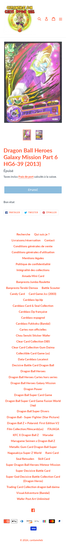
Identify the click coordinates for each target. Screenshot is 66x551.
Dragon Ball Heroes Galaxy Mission (33, 383)
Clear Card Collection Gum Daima (33, 347)
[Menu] (60, 19)
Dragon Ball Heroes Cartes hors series (33, 377)
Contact (49, 240)
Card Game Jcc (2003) (42, 294)
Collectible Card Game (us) (33, 353)
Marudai (48, 435)
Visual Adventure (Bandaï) (33, 493)
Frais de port (25, 176)
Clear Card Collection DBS (33, 341)
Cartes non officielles (33, 329)
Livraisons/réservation (26, 240)
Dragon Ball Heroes (33, 371)
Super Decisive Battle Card (33, 470)
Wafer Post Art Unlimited (33, 499)
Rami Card (52, 453)
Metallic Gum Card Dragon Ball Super (33, 447)
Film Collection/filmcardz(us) (25, 429)
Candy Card (17, 294)
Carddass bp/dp (33, 299)
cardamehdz (36, 540)
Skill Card (44, 458)
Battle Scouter (51, 288)
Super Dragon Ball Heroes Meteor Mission (33, 464)
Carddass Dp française (33, 311)
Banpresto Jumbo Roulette (33, 282)
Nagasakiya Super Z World (24, 453)
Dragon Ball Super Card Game (33, 395)
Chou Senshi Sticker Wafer (33, 335)
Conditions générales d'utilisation (33, 252)
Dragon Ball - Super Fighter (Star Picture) (33, 417)
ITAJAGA (53, 429)
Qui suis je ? (42, 234)
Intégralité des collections (33, 270)
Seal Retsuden (25, 458)
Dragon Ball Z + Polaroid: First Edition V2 (33, 423)
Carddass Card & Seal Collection (33, 305)
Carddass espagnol (33, 317)
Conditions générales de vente (33, 246)
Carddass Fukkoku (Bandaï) (33, 323)
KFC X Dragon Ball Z (26, 435)
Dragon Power (33, 389)
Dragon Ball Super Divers (33, 411)
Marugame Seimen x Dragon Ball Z (33, 441)
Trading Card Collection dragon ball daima (33, 487)
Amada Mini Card (33, 276)
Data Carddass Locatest (33, 359)
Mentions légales (33, 258)
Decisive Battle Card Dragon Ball (33, 365)
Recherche (23, 234)
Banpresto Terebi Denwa (22, 288)
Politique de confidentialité (33, 264)
